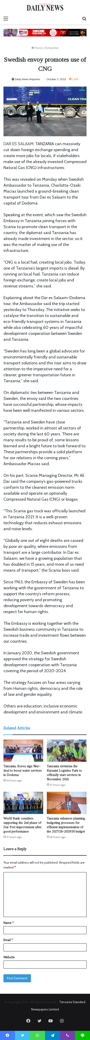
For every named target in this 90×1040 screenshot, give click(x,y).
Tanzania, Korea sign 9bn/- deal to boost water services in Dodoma (22, 770)
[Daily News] (45, 7)
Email (8, 940)
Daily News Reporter (27, 79)
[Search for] (84, 18)
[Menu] (5, 18)
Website (9, 957)
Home (38, 48)
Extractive (52, 48)
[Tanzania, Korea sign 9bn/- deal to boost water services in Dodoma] (23, 751)
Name (8, 923)
